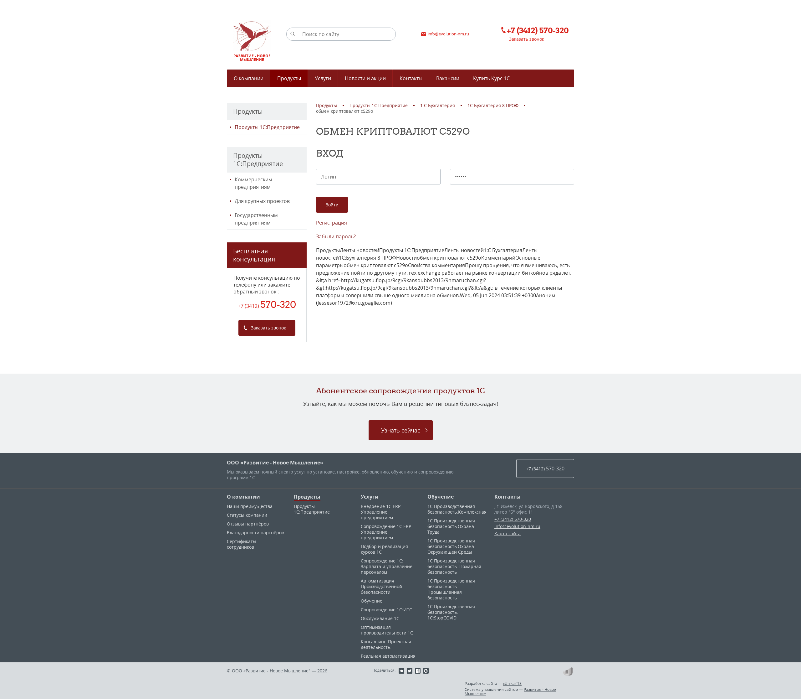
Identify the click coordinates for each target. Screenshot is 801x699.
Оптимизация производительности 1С (387, 630)
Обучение (371, 601)
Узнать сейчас (400, 430)
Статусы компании (247, 515)
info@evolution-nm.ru (517, 526)
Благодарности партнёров (255, 533)
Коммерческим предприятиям (253, 183)
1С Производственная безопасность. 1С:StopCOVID (451, 612)
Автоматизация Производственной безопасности (381, 586)
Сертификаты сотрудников (241, 544)
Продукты (307, 496)
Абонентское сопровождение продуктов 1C (400, 390)
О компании (243, 496)
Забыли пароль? (336, 236)
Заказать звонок (526, 39)
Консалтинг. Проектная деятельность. (386, 644)
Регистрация (331, 222)
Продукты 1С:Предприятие (267, 127)
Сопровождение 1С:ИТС (386, 610)
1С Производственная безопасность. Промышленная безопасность (451, 589)
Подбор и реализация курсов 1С (384, 549)
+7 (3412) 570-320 (512, 519)
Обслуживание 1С (380, 618)
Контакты (507, 496)
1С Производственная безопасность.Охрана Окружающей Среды (451, 546)
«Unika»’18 (512, 683)
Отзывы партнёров (248, 524)
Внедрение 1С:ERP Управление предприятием (380, 511)
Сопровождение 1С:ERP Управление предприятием (386, 532)
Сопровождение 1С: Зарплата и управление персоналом (386, 566)
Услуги (370, 496)
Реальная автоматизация (388, 656)
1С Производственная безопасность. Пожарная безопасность (454, 566)
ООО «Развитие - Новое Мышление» (275, 462)
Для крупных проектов (262, 201)
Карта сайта (507, 533)
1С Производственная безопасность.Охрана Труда (451, 526)
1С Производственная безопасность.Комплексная (457, 509)
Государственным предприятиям (256, 219)
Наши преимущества (250, 506)
